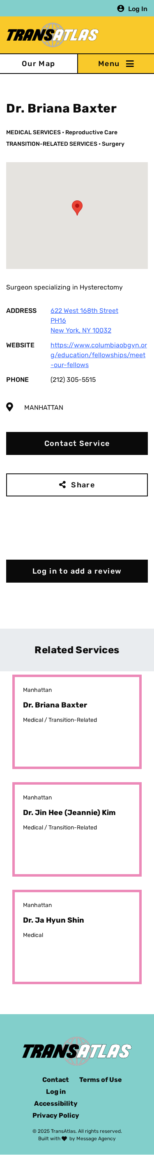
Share (83, 484)
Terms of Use (100, 1080)
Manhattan (43, 407)
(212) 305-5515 (73, 379)
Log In (137, 8)
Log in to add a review (77, 571)
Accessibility (56, 1103)
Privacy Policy (55, 1115)
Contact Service (77, 443)
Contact (55, 1080)
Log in (56, 1091)
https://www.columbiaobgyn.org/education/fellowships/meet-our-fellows (99, 355)
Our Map (38, 63)
